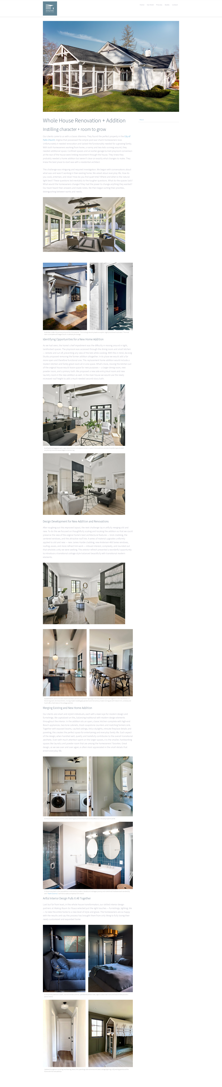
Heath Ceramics (53, 893)
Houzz (142, 119)
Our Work (150, 5)
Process (159, 5)
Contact (175, 5)
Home (142, 5)
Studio (167, 5)
